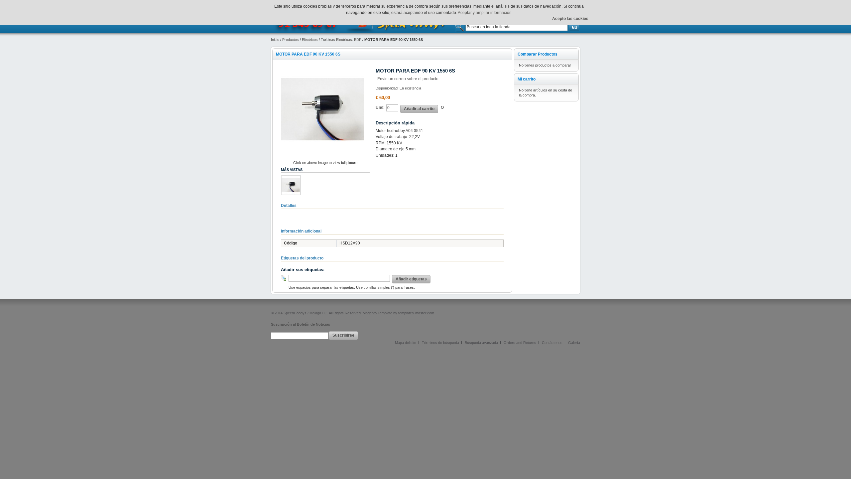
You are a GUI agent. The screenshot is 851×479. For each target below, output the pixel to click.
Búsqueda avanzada (481, 343)
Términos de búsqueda (440, 343)
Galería (574, 343)
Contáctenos (552, 343)
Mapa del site (405, 343)
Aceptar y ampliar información (485, 12)
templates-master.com (416, 313)
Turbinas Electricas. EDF (341, 40)
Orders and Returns (520, 343)
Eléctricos (310, 40)
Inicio (275, 40)
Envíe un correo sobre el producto (407, 79)
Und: (380, 107)
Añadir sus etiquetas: (302, 269)
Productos (290, 40)
